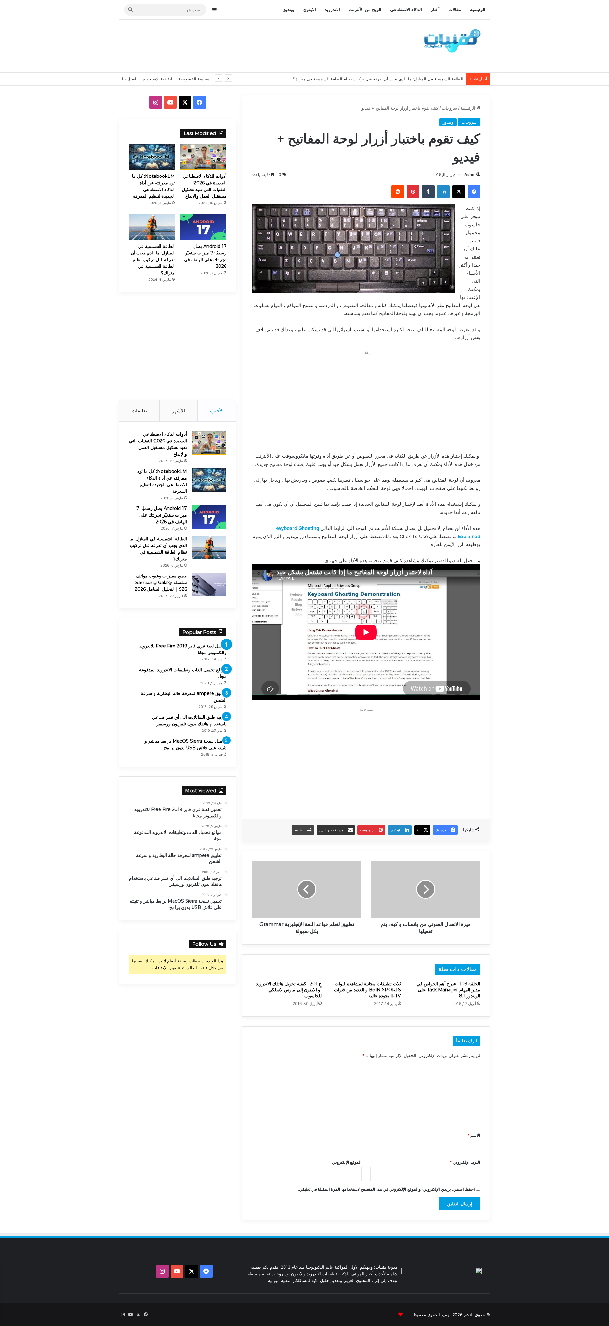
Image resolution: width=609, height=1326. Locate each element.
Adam (469, 174)
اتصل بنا (129, 78)
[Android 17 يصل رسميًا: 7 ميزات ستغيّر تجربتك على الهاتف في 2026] (203, 227)
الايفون (309, 9)
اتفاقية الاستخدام (157, 78)
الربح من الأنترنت (365, 9)
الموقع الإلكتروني (347, 1162)
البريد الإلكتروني (464, 1162)
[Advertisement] (241, 45)
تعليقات (139, 411)
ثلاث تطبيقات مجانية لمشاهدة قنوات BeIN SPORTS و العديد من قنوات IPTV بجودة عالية (367, 990)
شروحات (449, 108)
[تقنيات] (450, 40)
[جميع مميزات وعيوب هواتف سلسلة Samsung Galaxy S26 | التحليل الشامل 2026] (209, 584)
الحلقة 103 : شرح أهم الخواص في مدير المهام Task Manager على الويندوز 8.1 (448, 990)
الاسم (473, 1135)
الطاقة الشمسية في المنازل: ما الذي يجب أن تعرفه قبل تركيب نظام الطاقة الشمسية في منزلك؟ (378, 78)
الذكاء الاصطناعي (406, 9)
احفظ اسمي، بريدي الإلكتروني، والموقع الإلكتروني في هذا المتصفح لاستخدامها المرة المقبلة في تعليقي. (386, 1189)
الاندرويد (332, 9)
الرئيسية (477, 9)
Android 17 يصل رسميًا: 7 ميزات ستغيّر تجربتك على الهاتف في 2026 (161, 515)
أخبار (435, 9)
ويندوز (288, 9)
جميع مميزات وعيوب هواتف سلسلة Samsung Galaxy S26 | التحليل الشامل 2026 (161, 582)
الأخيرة (217, 411)
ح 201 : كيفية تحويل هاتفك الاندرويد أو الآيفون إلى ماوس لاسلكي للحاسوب (289, 990)
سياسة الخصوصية (194, 78)
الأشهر (178, 411)
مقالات (455, 9)
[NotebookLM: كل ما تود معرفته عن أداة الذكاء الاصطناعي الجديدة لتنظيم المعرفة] (152, 157)
